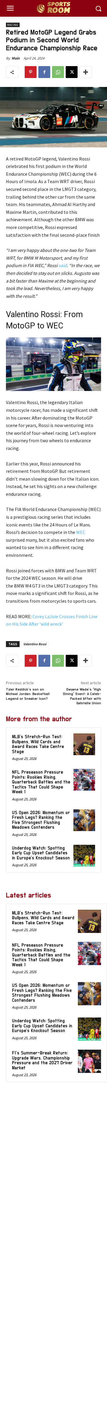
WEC (80, 532)
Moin (16, 58)
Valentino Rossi (34, 644)
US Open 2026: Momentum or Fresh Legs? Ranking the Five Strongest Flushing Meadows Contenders (41, 820)
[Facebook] (44, 72)
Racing (12, 25)
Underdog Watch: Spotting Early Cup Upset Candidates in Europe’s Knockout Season (41, 853)
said (63, 265)
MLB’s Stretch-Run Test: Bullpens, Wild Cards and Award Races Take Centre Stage (38, 744)
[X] (72, 72)
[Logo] (53, 8)
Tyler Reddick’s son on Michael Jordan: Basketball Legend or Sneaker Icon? (28, 694)
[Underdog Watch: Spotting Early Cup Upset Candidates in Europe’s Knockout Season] (84, 856)
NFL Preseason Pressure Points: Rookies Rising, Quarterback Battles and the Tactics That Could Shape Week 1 (41, 782)
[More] (85, 72)
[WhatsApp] (58, 72)
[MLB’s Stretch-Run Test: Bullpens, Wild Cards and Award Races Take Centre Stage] (84, 744)
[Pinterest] (31, 72)
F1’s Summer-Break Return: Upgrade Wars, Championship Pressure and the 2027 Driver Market (42, 1060)
